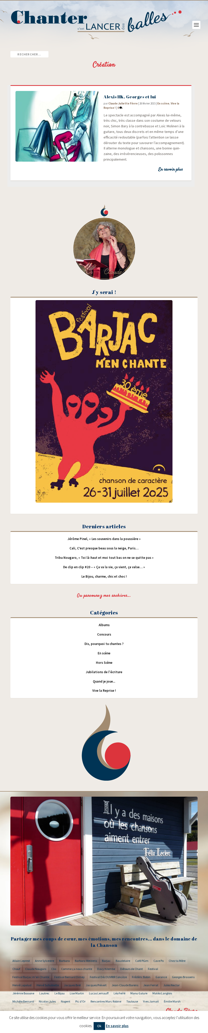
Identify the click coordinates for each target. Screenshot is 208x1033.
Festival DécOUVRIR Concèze (108, 977)
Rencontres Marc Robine (106, 1001)
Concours (104, 634)
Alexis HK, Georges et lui (129, 97)
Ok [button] (99, 1026)
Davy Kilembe (106, 969)
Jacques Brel (72, 985)
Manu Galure (138, 993)
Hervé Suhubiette (48, 985)
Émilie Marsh (172, 1001)
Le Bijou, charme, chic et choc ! (104, 576)
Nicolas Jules (47, 1001)
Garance (161, 977)
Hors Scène (104, 662)
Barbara (64, 961)
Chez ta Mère (177, 961)
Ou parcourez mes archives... (104, 595)
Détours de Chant (131, 969)
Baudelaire (123, 961)
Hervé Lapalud (21, 985)
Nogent (65, 1001)
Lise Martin (77, 993)
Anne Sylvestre (44, 961)
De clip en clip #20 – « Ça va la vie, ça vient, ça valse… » (104, 567)
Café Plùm (141, 961)
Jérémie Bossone (23, 993)
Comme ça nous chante (76, 969)
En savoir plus (170, 169)
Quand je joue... (104, 681)
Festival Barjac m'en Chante (30, 977)
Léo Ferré (119, 993)
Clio (53, 969)
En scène (163, 103)
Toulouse (132, 1001)
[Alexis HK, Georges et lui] (56, 126)
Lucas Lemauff (99, 993)
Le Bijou (60, 993)
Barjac (106, 961)
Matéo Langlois (162, 993)
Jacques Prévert (96, 985)
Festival (153, 969)
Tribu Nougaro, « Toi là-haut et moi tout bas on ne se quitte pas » (104, 558)
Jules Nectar (171, 985)
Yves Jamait (151, 1001)
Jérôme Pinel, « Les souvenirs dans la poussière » (104, 539)
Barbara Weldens (86, 961)
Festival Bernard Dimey (69, 977)
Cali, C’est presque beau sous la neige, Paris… (104, 548)
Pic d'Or (80, 1001)
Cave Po (158, 961)
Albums (104, 625)
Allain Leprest (21, 961)
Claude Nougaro (35, 969)
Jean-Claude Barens (125, 985)
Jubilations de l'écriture (104, 672)
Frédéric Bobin (141, 977)
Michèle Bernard (23, 1001)
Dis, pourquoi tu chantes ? (104, 644)
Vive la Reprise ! (104, 690)
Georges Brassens (183, 977)
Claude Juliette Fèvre (123, 103)
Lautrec (44, 993)
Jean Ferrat (150, 985)
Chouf (16, 969)
